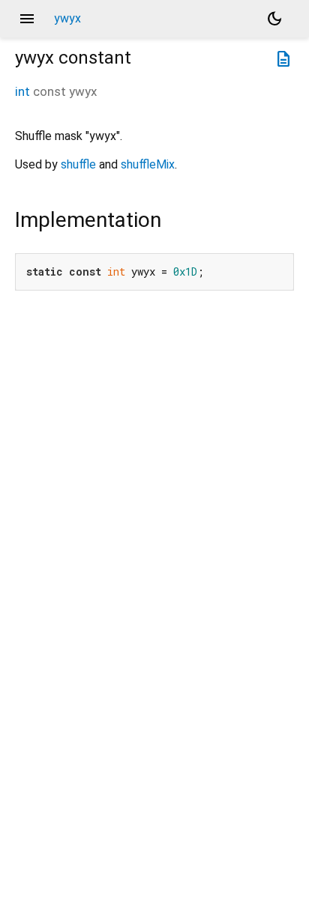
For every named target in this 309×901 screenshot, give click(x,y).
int (22, 91)
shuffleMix (148, 164)
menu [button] (27, 19)
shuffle (78, 164)
